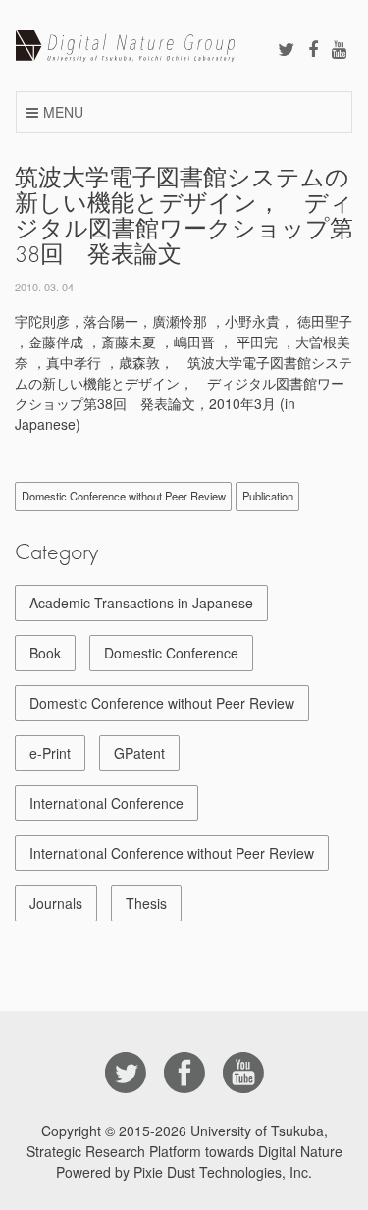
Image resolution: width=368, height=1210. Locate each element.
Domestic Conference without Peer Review (124, 495)
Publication (267, 495)
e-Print (50, 753)
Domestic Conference (171, 652)
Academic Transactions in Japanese (141, 602)
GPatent (139, 753)
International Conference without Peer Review (171, 853)
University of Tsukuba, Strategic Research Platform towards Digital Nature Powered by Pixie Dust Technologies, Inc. (184, 1151)
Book (45, 652)
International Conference (106, 803)
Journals (55, 903)
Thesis (146, 903)
